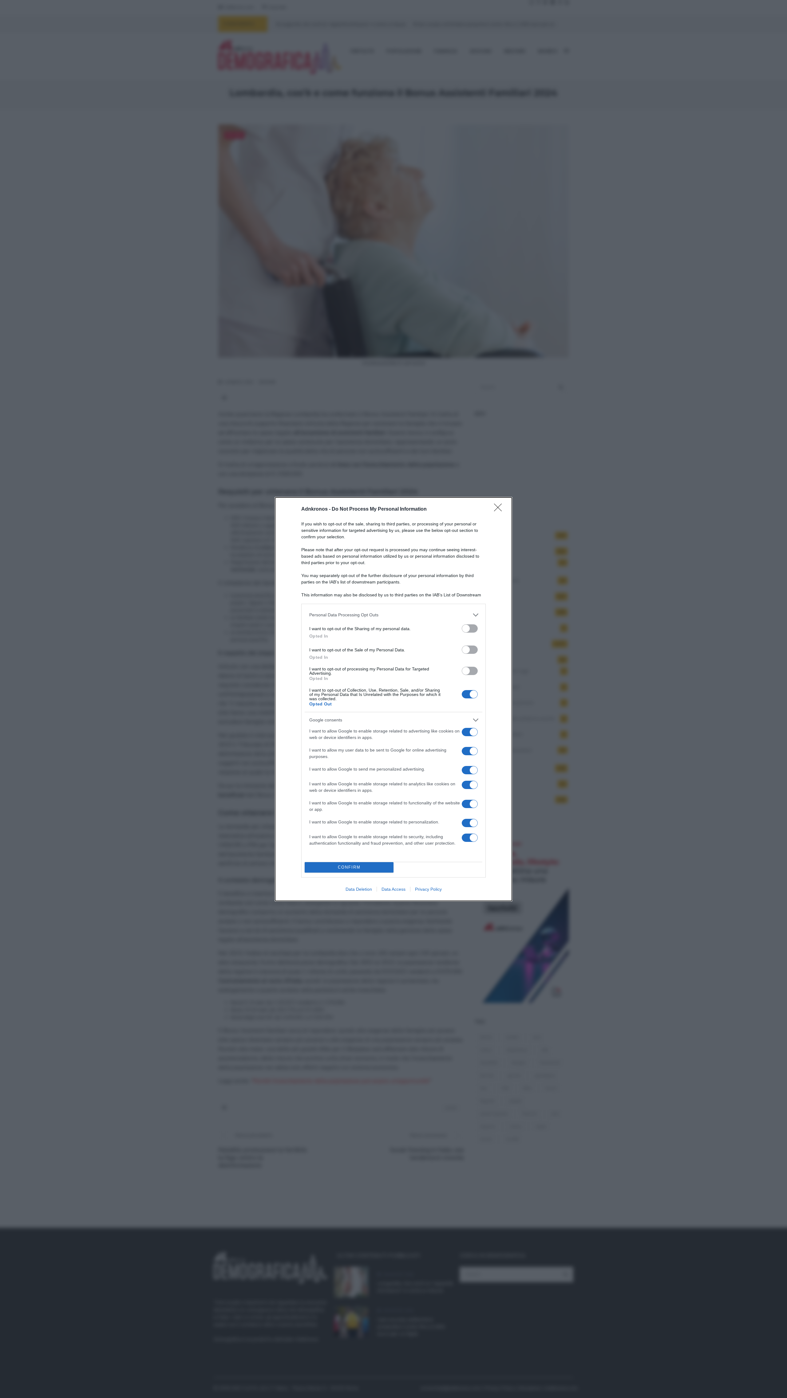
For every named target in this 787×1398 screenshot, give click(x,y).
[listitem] (393, 615)
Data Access (393, 889)
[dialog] (393, 699)
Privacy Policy (428, 889)
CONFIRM (349, 867)
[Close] (500, 509)
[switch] (470, 628)
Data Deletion (359, 889)
